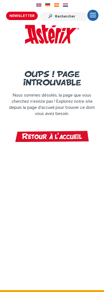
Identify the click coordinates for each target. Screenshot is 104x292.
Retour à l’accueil (52, 136)
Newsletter (21, 16)
